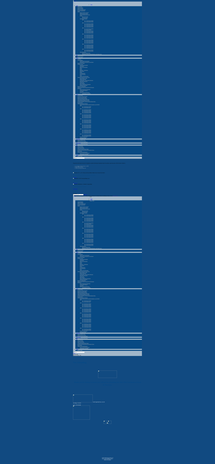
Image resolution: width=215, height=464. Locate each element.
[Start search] (73, 352)
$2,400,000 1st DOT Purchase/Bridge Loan (78, 180)
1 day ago (75, 177)
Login (74, 353)
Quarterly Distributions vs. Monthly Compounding (79, 186)
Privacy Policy (115, 195)
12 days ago (75, 183)
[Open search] (73, 158)
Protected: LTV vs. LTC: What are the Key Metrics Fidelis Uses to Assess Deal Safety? (84, 175)
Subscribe (85, 194)
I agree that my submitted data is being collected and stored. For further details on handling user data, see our (96, 195)
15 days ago (75, 188)
